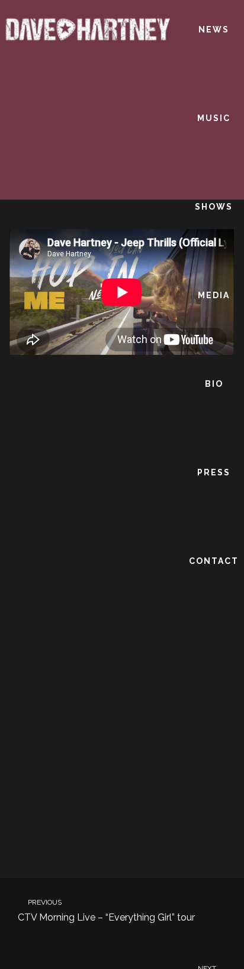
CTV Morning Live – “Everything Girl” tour (106, 911)
